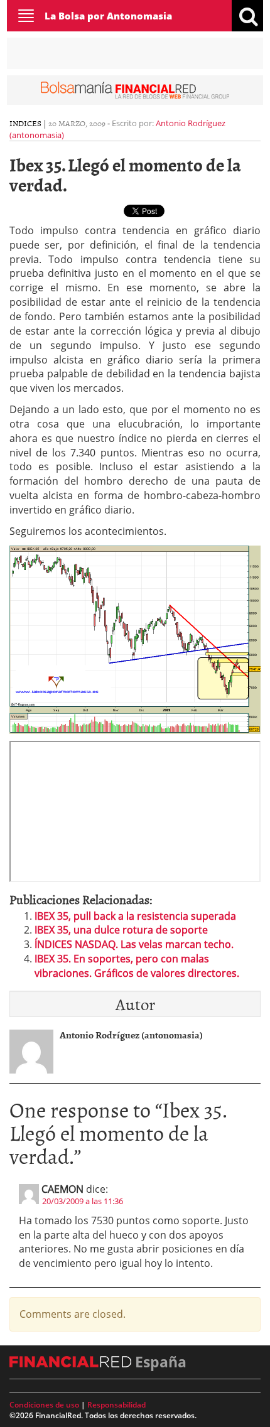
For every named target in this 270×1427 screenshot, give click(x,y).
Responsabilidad (116, 1404)
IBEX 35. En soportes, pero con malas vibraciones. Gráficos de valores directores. (137, 966)
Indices (25, 123)
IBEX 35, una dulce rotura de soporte (121, 930)
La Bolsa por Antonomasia (108, 15)
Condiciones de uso (44, 1404)
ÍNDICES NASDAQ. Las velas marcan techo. (134, 944)
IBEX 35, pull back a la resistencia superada (135, 916)
